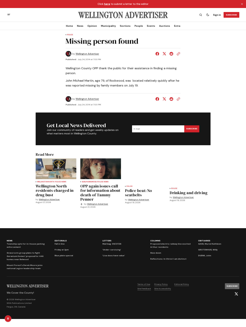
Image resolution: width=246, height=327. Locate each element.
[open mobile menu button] (9, 15)
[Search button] (200, 15)
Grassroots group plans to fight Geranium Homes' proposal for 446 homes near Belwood (25, 256)
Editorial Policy (181, 284)
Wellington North (45, 182)
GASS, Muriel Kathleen (209, 244)
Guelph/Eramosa (89, 182)
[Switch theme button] (207, 15)
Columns (155, 240)
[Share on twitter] (164, 54)
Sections (125, 25)
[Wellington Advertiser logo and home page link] (123, 15)
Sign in (217, 14)
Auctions (164, 25)
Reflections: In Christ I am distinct (168, 259)
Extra (177, 25)
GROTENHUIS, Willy (208, 249)
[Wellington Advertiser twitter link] (236, 294)
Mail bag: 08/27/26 (111, 244)
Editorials (61, 240)
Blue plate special (64, 255)
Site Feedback (144, 288)
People (139, 25)
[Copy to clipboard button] (178, 54)
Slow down (155, 253)
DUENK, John (204, 255)
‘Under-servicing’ (111, 249)
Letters (106, 240)
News (80, 25)
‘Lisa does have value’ (113, 255)
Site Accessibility (162, 288)
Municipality (108, 25)
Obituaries (204, 240)
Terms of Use (143, 284)
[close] (242, 4)
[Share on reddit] (171, 54)
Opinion (92, 25)
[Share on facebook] (158, 54)
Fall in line (60, 244)
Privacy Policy (161, 284)
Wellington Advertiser (87, 53)
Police (70, 35)
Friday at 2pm (62, 249)
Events (151, 25)
